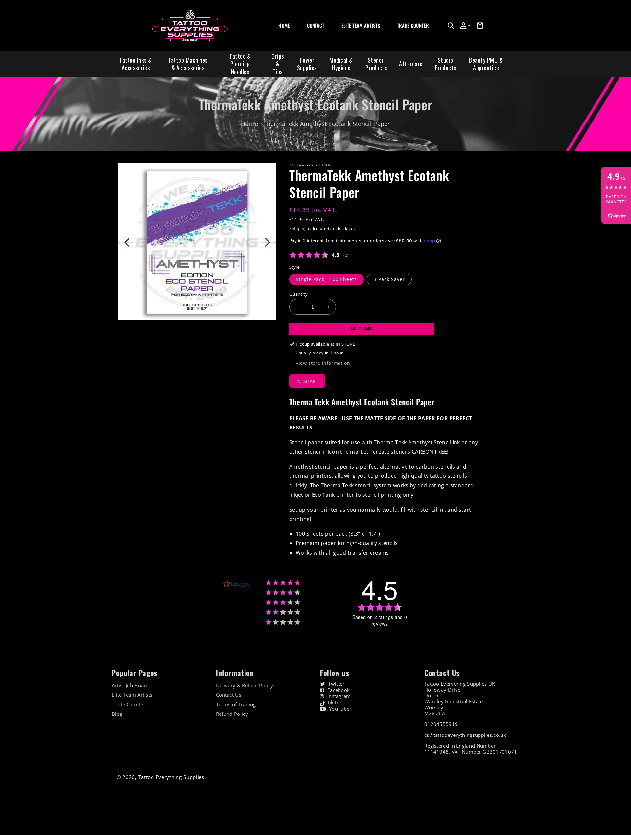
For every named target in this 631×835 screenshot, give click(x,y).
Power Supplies (307, 64)
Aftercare (411, 63)
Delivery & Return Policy (244, 685)
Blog (117, 714)
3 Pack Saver (389, 279)
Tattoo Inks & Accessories (135, 64)
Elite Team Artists (132, 695)
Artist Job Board (130, 685)
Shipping (298, 228)
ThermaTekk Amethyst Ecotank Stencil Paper (326, 124)
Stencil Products (376, 64)
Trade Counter (128, 704)
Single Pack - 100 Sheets (326, 279)
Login (402, 32)
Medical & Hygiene (341, 64)
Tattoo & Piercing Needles (240, 64)
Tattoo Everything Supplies (171, 777)
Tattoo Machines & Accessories (188, 64)
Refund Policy (232, 714)
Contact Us (228, 695)
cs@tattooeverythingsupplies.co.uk (465, 735)
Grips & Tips (277, 64)
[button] (451, 25)
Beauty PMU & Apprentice (486, 64)
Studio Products (445, 64)
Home (249, 124)
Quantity (298, 294)
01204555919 (441, 724)
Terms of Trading (236, 704)
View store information (323, 363)
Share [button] (310, 381)
